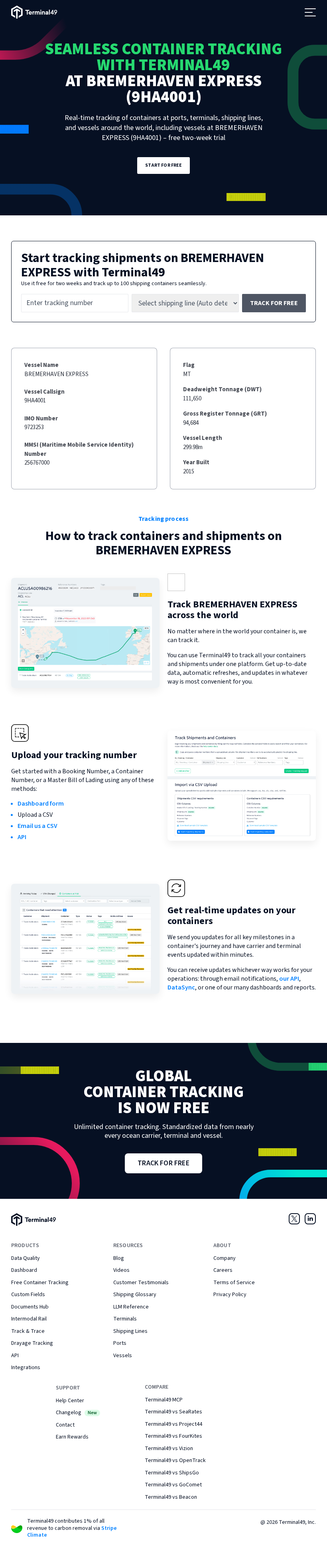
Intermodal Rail (29, 1319)
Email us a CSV (37, 826)
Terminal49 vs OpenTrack (175, 1460)
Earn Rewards (72, 1437)
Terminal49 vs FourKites (173, 1436)
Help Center (70, 1401)
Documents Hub (30, 1307)
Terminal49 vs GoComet (173, 1485)
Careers (222, 1270)
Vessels (122, 1356)
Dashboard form (41, 803)
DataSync (181, 987)
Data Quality (25, 1258)
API (22, 837)
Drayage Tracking (32, 1343)
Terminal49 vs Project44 (173, 1424)
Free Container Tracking (40, 1283)
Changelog (76, 1413)
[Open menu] (310, 12)
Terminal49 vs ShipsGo (172, 1473)
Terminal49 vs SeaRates (173, 1412)
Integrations (25, 1368)
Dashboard (24, 1270)
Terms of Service (234, 1283)
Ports (119, 1343)
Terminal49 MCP (164, 1400)
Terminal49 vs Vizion (169, 1448)
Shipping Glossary (134, 1295)
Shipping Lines (130, 1331)
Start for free (163, 165)
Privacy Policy (229, 1295)
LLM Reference (131, 1307)
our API (289, 978)
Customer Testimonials (141, 1283)
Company (224, 1258)
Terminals (125, 1319)
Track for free (274, 303)
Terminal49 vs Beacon (171, 1497)
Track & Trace (28, 1331)
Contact (65, 1425)
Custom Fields (28, 1295)
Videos (121, 1270)
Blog (118, 1258)
